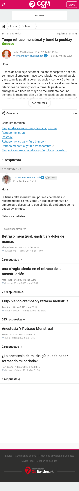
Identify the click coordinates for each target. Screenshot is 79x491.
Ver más (42, 102)
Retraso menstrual (14, 132)
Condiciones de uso (25, 455)
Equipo (8, 455)
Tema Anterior (13, 33)
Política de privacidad (50, 455)
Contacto (69, 455)
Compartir (12, 113)
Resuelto (9, 44)
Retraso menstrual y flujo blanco (23, 141)
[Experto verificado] (46, 56)
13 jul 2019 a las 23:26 (60, 55)
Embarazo (27, 26)
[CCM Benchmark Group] (40, 471)
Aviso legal (28, 461)
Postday (7, 137)
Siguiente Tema (65, 33)
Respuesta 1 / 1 (11, 169)
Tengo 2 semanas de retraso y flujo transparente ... (34, 150)
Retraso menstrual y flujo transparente (26, 146)
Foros (13, 26)
